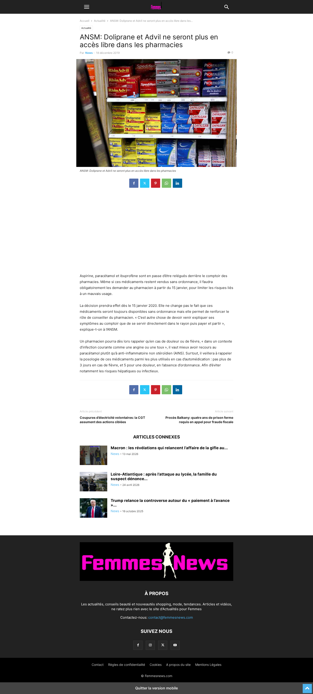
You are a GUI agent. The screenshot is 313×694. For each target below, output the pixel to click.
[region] (156, 232)
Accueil (84, 20)
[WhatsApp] (166, 183)
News (89, 52)
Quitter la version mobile (156, 688)
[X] (144, 183)
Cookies (156, 665)
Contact (98, 665)
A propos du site (178, 665)
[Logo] (156, 579)
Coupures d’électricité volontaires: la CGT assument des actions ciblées (112, 420)
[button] (86, 7)
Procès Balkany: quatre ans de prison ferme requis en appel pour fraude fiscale (199, 420)
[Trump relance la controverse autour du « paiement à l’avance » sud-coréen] (93, 508)
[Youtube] (175, 645)
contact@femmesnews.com (170, 617)
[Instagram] (150, 645)
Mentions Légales (208, 665)
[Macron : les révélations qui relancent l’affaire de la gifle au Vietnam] (93, 456)
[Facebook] (133, 183)
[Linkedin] (177, 183)
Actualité (99, 20)
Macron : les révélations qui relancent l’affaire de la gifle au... (169, 448)
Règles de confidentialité (126, 665)
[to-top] (307, 686)
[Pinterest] (155, 183)
